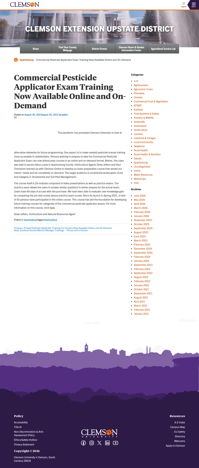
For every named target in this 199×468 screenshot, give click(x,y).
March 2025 (140, 240)
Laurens (138, 134)
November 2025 (143, 220)
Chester (138, 97)
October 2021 (141, 289)
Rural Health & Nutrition (147, 154)
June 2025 (140, 236)
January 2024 (141, 260)
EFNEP (138, 105)
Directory (180, 436)
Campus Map (177, 427)
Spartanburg (27, 59)
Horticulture (50, 219)
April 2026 (139, 203)
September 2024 (143, 252)
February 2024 (142, 256)
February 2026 (142, 211)
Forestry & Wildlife (144, 117)
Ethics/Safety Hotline (25, 439)
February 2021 (142, 309)
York (136, 182)
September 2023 (143, 264)
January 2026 (141, 216)
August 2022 (141, 277)
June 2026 (140, 195)
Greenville (139, 121)
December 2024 (143, 248)
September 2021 (143, 293)
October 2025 (141, 224)
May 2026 (139, 199)
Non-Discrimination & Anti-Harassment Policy (29, 433)
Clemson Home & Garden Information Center (131, 48)
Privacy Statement (24, 444)
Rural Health (141, 150)
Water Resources (143, 174)
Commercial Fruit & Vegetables (151, 101)
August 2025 (141, 232)
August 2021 (141, 297)
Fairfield (138, 109)
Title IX (18, 427)
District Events (99, 48)
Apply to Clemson (175, 445)
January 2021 (141, 313)
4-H (136, 81)
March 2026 (140, 207)
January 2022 (141, 285)
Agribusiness (141, 85)
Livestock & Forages (145, 138)
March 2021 (140, 305)
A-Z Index (179, 422)
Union (137, 170)
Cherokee (139, 93)
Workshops (140, 178)
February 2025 (142, 244)
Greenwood (140, 125)
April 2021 (139, 301)
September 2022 (143, 273)
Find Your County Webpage (67, 48)
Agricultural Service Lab (163, 48)
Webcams (179, 441)
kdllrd (65, 114)
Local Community (143, 142)
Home (36, 48)
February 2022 (142, 281)
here (52, 207)
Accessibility (21, 422)
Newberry (139, 146)
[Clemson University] (24, 7)
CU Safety (179, 431)
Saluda (137, 158)
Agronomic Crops (143, 89)
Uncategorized (142, 166)
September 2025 (143, 228)
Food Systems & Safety (146, 113)
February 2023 (142, 269)
